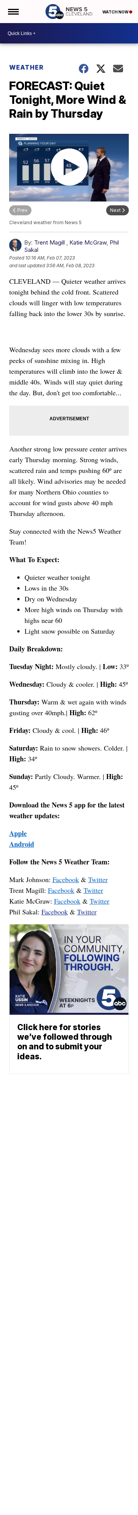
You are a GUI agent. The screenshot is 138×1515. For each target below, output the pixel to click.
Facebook (66, 879)
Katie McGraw (88, 242)
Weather (26, 67)
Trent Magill (49, 242)
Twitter (98, 879)
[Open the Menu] (13, 11)
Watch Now (115, 12)
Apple (18, 833)
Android (21, 844)
